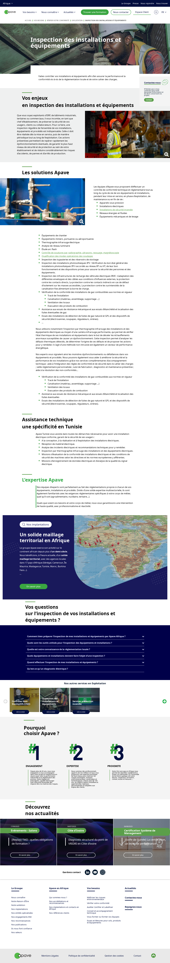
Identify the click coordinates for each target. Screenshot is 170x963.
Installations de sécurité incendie (116, 209)
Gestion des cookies (114, 955)
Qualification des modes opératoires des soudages (67, 256)
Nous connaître (49, 12)
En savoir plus (34, 586)
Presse (136, 3)
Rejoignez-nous (133, 907)
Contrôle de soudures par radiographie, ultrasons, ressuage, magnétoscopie (80, 252)
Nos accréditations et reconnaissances (58, 902)
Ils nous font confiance (21, 928)
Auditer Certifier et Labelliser (100, 907)
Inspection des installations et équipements (105, 20)
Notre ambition (18, 905)
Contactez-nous (133, 898)
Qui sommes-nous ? (58, 897)
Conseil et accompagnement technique (100, 912)
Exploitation (77, 20)
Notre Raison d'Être (20, 901)
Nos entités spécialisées (22, 913)
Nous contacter (121, 12)
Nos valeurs (16, 932)
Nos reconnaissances (20, 920)
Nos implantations (19, 909)
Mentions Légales (50, 955)
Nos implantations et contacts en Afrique (64, 908)
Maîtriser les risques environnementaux (96, 898)
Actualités (68, 12)
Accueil (28, 20)
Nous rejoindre (147, 3)
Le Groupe (126, 3)
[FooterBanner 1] (22, 958)
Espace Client (142, 12)
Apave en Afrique (59, 888)
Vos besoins (29, 12)
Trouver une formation (94, 12)
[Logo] (10, 15)
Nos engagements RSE (21, 917)
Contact (149, 100)
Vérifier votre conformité (58, 20)
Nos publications (19, 924)
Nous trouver (162, 3)
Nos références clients (59, 913)
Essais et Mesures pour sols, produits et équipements (104, 921)
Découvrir (20, 712)
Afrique (6, 3)
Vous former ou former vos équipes (103, 917)
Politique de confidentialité (82, 955)
